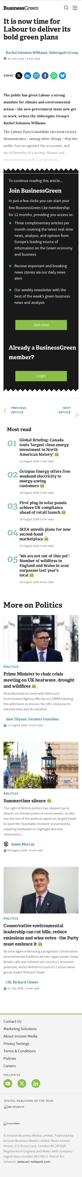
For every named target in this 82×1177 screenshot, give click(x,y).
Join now (41, 324)
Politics (10, 667)
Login (41, 375)
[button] (66, 8)
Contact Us (12, 1021)
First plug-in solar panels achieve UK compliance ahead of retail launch (43, 507)
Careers (9, 1065)
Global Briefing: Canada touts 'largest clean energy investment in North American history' (44, 447)
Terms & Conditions (19, 1051)
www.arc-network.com (33, 1162)
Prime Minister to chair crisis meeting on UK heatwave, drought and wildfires (39, 680)
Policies (9, 1058)
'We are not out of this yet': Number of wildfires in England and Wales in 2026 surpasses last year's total (44, 565)
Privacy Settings (16, 1043)
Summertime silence (24, 801)
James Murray (23, 844)
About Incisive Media (20, 1036)
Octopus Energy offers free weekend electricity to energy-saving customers (44, 478)
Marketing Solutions (20, 1028)
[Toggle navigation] (74, 8)
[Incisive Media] (11, 1123)
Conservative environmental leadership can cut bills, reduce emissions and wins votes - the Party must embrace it (41, 935)
